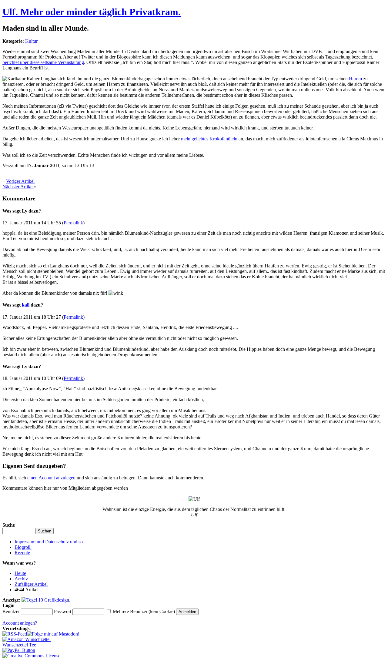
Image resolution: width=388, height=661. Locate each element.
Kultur (31, 41)
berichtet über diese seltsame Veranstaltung (43, 62)
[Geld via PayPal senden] (18, 650)
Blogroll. (23, 547)
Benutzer (11, 611)
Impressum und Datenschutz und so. (49, 541)
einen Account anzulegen (51, 477)
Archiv (21, 578)
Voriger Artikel (20, 181)
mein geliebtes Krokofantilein (209, 138)
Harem (355, 78)
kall (25, 304)
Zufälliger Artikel (31, 584)
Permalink (73, 222)
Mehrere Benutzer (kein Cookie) (144, 611)
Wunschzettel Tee (19, 644)
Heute (20, 573)
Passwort (62, 611)
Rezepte (22, 552)
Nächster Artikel (18, 186)
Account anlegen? (19, 623)
